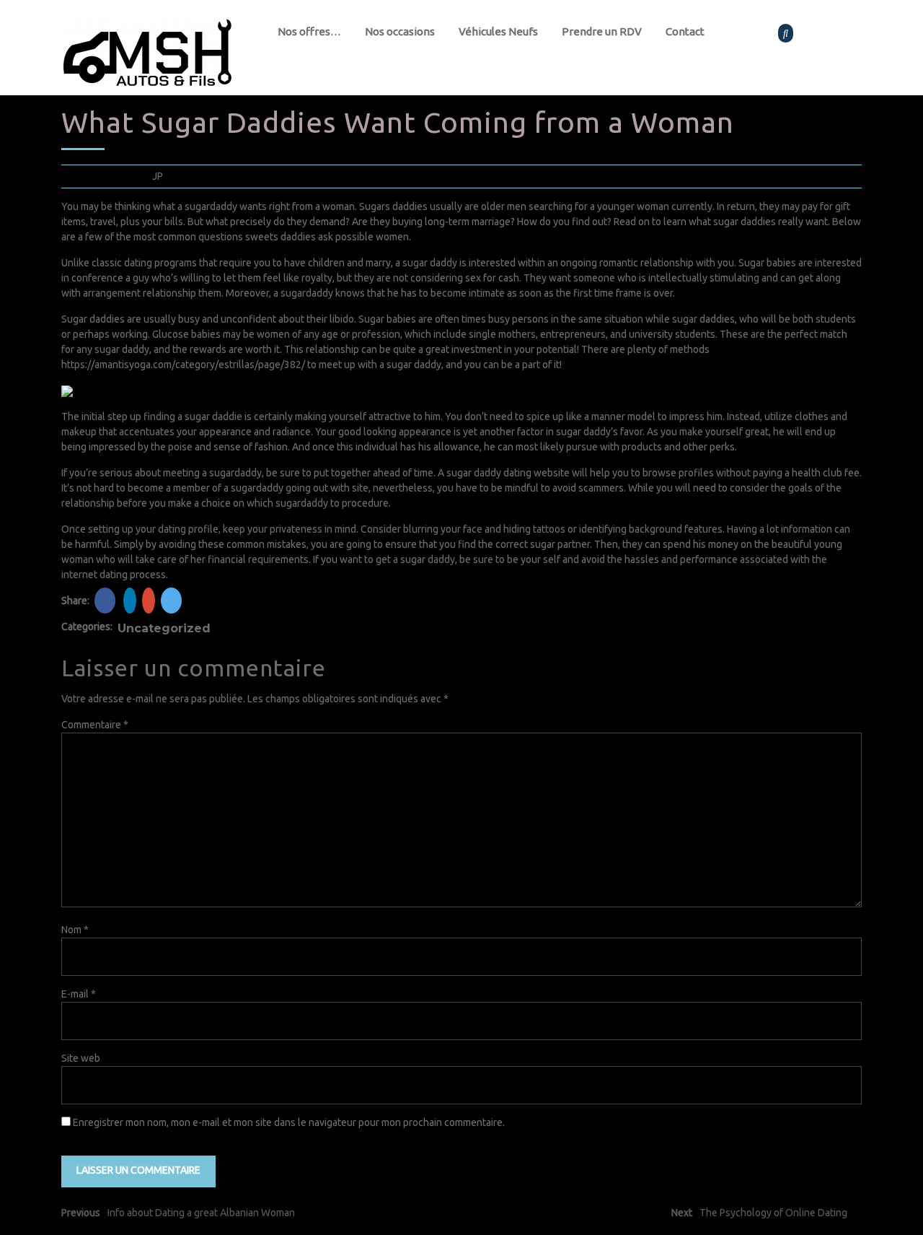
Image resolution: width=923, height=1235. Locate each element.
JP (157, 176)
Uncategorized (164, 628)
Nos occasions (400, 31)
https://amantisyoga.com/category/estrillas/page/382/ (183, 364)
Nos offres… (309, 31)
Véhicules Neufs (498, 31)
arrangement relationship (139, 293)
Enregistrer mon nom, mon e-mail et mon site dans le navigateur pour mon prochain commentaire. (289, 1122)
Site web (80, 1058)
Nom (75, 929)
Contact (685, 31)
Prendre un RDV (602, 31)
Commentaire (94, 724)
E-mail (78, 994)
